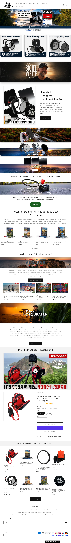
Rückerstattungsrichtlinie (24, 512)
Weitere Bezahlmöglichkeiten (49, 431)
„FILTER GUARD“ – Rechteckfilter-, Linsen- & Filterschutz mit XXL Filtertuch (59, 466)
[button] (23, 3)
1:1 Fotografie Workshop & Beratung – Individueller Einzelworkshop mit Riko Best (11, 296)
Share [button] (40, 436)
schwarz (49, 413)
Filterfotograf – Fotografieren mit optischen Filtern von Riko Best (42, 242)
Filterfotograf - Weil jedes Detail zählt (13, 539)
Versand (43, 408)
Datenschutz (24, 509)
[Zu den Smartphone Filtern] (35, 72)
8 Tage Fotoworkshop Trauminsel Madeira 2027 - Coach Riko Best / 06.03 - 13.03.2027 (42, 296)
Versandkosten (56, 509)
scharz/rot (41, 413)
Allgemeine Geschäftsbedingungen (44, 509)
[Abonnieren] (26, 522)
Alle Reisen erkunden (35, 280)
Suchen (11, 509)
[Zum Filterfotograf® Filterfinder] (35, 165)
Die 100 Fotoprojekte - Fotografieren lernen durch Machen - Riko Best (8, 242)
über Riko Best (46, 514)
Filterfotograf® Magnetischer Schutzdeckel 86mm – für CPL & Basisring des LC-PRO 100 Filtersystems (58, 491)
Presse (40, 514)
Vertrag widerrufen (55, 514)
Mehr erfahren (45, 118)
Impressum (17, 509)
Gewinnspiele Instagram (36, 512)
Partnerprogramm (47, 512)
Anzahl (38, 416)
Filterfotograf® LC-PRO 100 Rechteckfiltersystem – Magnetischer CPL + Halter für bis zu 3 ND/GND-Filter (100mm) (10, 490)
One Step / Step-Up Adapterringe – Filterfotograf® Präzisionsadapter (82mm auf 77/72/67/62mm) (43, 468)
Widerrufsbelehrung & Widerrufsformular (21, 514)
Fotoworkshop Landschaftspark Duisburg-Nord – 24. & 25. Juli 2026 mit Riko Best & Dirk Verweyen (59, 296)
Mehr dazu (35, 204)
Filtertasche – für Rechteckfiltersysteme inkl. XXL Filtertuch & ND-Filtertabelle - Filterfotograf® (9, 467)
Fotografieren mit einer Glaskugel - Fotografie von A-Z (60, 242)
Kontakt (33, 509)
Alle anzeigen (35, 248)
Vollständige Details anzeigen (54, 436)
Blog (29, 509)
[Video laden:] (35, 371)
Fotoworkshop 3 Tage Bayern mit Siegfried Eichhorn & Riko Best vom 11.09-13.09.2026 (27, 296)
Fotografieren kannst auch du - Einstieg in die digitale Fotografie (26, 242)
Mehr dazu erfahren (35, 343)
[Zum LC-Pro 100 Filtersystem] (35, 20)
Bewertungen (34, 514)
